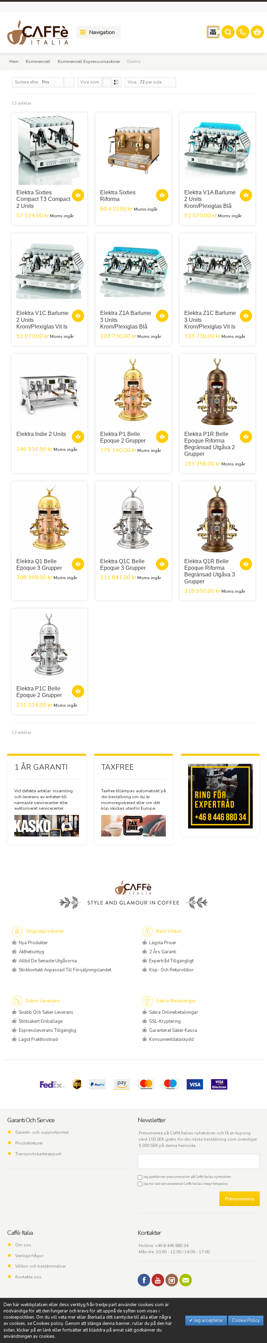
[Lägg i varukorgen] (78, 195)
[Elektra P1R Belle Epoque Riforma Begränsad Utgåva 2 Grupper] (217, 391)
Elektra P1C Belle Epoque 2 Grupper (39, 692)
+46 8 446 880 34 (171, 1245)
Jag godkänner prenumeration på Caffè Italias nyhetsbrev (186, 1176)
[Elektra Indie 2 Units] (49, 391)
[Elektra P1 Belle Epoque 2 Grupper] (133, 391)
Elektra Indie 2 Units (41, 434)
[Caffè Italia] (37, 32)
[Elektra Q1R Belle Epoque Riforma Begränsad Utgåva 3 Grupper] (217, 519)
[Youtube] (158, 1280)
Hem (13, 61)
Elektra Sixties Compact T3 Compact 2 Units (43, 199)
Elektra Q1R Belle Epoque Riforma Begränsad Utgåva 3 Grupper (209, 571)
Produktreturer (29, 1143)
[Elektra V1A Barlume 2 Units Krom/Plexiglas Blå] (217, 150)
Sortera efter (26, 82)
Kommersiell (38, 61)
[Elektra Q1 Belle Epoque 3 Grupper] (49, 519)
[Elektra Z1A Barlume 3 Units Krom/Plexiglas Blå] (133, 271)
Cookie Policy (246, 1320)
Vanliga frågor (29, 1256)
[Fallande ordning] (69, 82)
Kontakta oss (28, 1277)
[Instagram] (171, 1280)
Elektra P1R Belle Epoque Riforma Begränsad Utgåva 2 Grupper (209, 444)
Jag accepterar (208, 1320)
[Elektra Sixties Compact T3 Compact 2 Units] (49, 150)
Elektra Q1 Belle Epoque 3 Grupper (39, 564)
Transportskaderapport (38, 1154)
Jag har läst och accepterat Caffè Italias (185, 1183)
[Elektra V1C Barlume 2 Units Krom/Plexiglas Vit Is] (49, 271)
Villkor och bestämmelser (40, 1266)
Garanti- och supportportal (42, 1132)
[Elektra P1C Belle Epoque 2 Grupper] (49, 646)
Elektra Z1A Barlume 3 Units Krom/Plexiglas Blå (125, 319)
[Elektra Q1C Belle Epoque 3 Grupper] (133, 519)
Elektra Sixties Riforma (118, 195)
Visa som (89, 82)
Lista (116, 82)
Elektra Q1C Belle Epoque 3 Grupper (123, 564)
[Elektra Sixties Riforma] (133, 150)
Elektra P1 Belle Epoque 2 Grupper (123, 437)
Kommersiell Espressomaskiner (89, 61)
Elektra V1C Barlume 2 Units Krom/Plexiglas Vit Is (42, 319)
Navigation (102, 32)
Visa (132, 82)
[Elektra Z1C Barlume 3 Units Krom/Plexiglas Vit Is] (217, 271)
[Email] (185, 1280)
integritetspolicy (215, 1183)
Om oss (23, 1245)
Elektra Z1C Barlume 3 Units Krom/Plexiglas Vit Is (210, 319)
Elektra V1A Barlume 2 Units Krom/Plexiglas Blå (210, 199)
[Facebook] (144, 1280)
